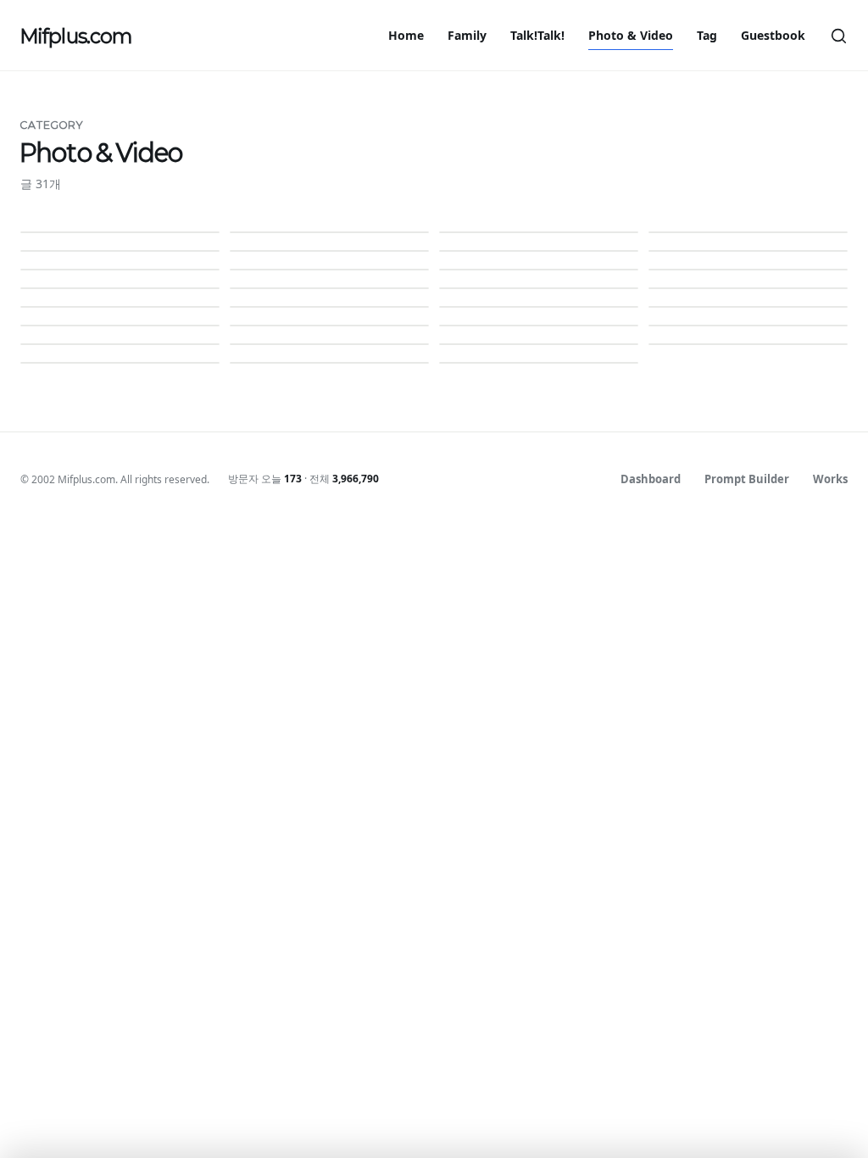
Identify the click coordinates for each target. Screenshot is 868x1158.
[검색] (838, 35)
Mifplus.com (75, 36)
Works (830, 479)
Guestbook (773, 35)
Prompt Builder (746, 479)
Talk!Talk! (537, 35)
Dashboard (650, 479)
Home (406, 35)
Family (467, 35)
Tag (707, 35)
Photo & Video (630, 35)
